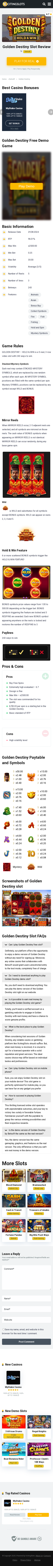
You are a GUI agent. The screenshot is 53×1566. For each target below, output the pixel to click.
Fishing (34, 322)
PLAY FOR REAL (25, 61)
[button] (48, 903)
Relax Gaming (13, 1214)
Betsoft (27, 52)
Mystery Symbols (39, 333)
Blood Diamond (13, 1185)
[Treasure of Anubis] (39, 1206)
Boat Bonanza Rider (14, 1459)
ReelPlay (39, 1466)
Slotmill (13, 1238)
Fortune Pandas (14, 1235)
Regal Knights (39, 1431)
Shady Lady (39, 1188)
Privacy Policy (26, 1560)
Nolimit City (13, 1188)
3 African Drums (13, 1431)
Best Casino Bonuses (20, 88)
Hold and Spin (37, 327)
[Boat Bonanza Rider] (14, 1455)
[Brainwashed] (39, 1181)
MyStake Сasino (14, 108)
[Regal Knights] (39, 1427)
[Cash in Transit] (14, 1206)
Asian (33, 300)
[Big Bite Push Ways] (39, 1231)
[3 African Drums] (14, 1427)
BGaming (38, 1214)
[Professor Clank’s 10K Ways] (39, 1455)
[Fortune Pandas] (14, 1231)
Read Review (15, 1515)
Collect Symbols (38, 311)
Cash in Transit (13, 1210)
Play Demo (26, 186)
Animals (34, 294)
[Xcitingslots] (13, 4)
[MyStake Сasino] (13, 1383)
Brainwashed (39, 1185)
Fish (42, 316)
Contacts (47, 1556)
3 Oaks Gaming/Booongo (13, 1436)
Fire (33, 316)
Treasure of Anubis (39, 1210)
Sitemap (37, 1560)
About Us (39, 1556)
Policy (15, 1560)
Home (4, 79)
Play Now (38, 1515)
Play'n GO (13, 1463)
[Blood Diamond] (14, 1181)
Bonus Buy (36, 305)
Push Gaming (39, 1238)
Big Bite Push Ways (39, 1235)
